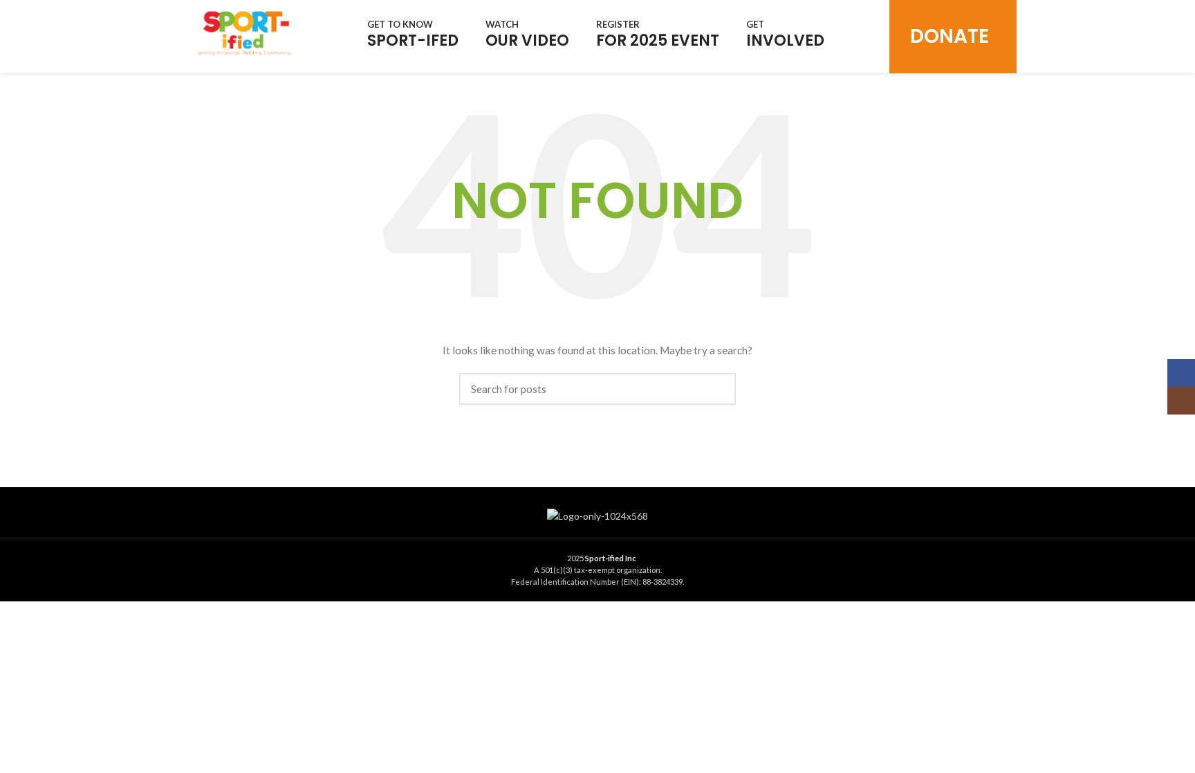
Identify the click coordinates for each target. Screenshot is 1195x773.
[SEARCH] (717, 389)
